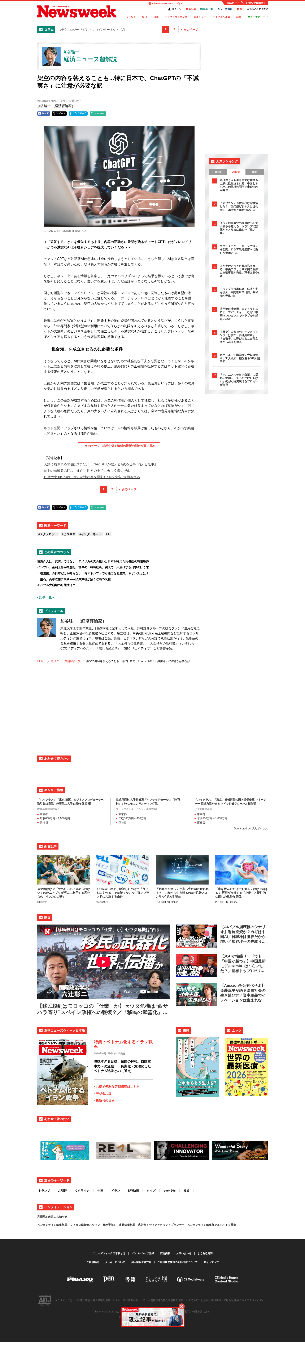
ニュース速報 (224, 9)
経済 (144, 16)
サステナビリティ (258, 16)
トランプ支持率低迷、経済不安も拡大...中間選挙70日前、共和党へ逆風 (239, 292)
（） (56, 106)
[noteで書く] (98, 113)
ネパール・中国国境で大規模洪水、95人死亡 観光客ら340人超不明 (240, 358)
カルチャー (200, 16)
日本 (155, 16)
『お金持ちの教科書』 (130, 643)
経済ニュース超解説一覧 (66, 661)
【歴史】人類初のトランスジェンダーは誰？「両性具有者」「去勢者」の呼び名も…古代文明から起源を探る (239, 337)
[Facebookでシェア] (43, 113)
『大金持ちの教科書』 (162, 643)
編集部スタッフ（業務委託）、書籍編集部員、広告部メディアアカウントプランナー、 (134, 1224)
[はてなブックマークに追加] (78, 113)
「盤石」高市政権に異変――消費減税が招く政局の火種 (74, 579)
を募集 (232, 1224)
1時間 (218, 171)
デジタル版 (104, 1093)
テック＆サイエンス (176, 16)
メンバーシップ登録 (142, 1253)
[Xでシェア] (59, 113)
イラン (115, 1190)
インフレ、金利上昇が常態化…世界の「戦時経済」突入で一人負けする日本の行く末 (93, 567)
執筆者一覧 (206, 9)
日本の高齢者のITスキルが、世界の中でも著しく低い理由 (87, 470)
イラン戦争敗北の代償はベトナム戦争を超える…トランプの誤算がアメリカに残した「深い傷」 (239, 228)
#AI (123, 29)
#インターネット (107, 29)
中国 (100, 1190)
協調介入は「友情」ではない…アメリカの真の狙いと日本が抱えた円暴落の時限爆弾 (93, 561)
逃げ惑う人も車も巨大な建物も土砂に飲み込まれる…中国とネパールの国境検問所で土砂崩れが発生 (239, 185)
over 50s (170, 1190)
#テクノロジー (69, 29)
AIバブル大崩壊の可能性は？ (56, 585)
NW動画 (133, 1190)
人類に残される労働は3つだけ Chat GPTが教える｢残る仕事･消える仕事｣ (100, 464)
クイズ (151, 1190)
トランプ (44, 1190)
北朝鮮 (62, 1190)
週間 (254, 171)
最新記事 (191, 9)
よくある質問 (205, 1253)
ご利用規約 (92, 1262)
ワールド (131, 16)
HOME (41, 661)
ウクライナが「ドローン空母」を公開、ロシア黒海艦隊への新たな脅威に (239, 249)
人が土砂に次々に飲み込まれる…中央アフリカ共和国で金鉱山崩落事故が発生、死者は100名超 (240, 271)
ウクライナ (82, 1190)
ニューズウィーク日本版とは (109, 1253)
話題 (238, 16)
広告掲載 (165, 1253)
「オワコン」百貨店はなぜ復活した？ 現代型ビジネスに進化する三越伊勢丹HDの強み (239, 206)
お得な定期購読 (254, 2)
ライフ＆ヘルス (221, 16)
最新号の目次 (105, 1100)
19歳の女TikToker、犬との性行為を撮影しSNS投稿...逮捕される (92, 477)
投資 (186, 1190)
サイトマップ (211, 1262)
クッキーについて (115, 1262)
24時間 (236, 171)
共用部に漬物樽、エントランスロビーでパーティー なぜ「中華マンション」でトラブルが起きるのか (239, 313)
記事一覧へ (47, 597)
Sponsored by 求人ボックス (251, 828)
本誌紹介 (232, 2)
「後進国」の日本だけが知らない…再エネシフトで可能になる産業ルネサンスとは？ (93, 573)
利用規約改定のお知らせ (52, 1216)
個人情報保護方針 (141, 1262)
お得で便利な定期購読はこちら (118, 1086)
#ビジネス (87, 29)
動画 (239, 9)
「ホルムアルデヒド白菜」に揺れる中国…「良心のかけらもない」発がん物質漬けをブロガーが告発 (239, 379)
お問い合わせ (183, 1253)
